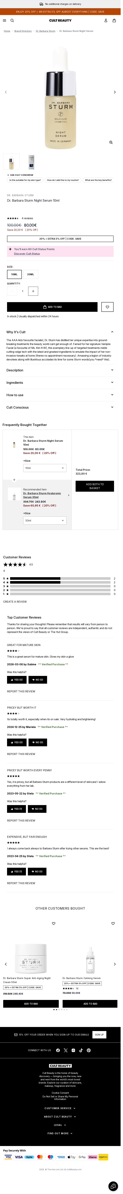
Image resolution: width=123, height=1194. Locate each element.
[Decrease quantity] (12, 291)
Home (7, 31)
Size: (10, 266)
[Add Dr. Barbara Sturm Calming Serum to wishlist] (113, 923)
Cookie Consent (60, 1093)
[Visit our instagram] (73, 1050)
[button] (60, 210)
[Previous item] (5, 964)
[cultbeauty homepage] (60, 20)
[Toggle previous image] (5, 92)
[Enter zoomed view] (111, 142)
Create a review (15, 601)
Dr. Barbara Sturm (45, 31)
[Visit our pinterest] (89, 1050)
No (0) (39, 679)
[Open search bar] (12, 20)
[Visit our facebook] (58, 1050)
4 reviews (27, 218)
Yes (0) (18, 679)
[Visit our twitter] (66, 1050)
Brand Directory (23, 31)
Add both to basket (95, 486)
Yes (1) (18, 808)
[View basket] (114, 20)
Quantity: (13, 283)
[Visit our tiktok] (81, 1050)
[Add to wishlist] (107, 307)
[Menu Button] (4, 20)
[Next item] (114, 964)
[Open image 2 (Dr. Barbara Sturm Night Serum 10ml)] (31, 161)
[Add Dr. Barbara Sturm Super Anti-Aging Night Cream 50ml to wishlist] (53, 923)
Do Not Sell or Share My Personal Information (60, 1097)
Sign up (99, 1034)
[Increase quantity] (33, 291)
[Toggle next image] (114, 92)
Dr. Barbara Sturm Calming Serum (82, 978)
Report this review (21, 691)
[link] (106, 20)
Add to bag (31, 1003)
